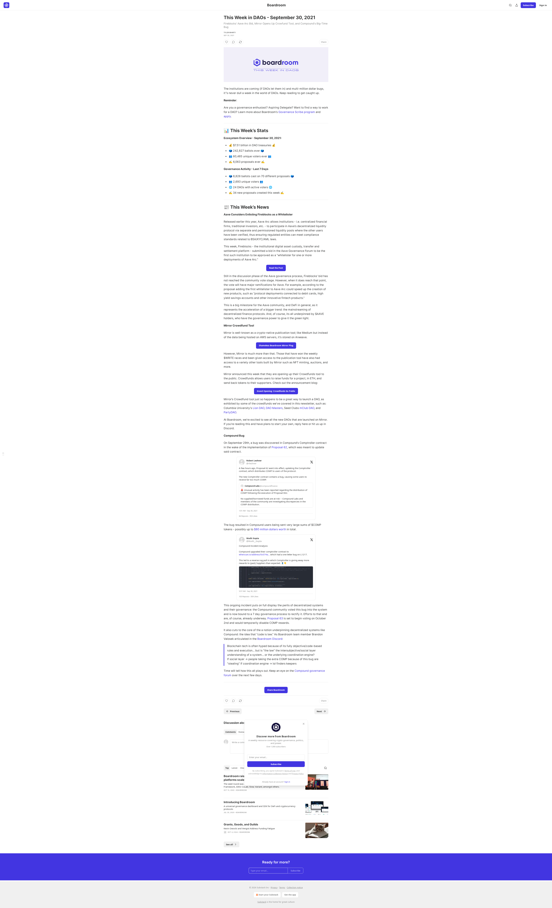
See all (229, 844)
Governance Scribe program (296, 112)
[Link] (219, 130)
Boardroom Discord (269, 638)
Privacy (274, 887)
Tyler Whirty (230, 33)
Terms (282, 887)
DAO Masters (274, 408)
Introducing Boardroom (239, 802)
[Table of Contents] (3, 454)
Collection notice (295, 887)
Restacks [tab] (242, 732)
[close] (303, 724)
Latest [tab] (234, 768)
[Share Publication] (517, 5)
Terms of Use (289, 770)
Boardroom (241, 790)
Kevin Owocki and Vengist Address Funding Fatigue (249, 828)
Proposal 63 (275, 618)
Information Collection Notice (275, 773)
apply (227, 116)
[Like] (226, 42)
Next (319, 711)
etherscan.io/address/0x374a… (254, 554)
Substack (261, 902)
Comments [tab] (230, 732)
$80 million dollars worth (270, 529)
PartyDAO (230, 412)
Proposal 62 (279, 447)
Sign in (543, 5)
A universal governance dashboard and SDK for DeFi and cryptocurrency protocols (259, 807)
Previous (234, 711)
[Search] (510, 5)
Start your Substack (268, 894)
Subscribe (528, 5)
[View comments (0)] (233, 42)
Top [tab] (227, 768)
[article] (276, 809)
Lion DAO (258, 408)
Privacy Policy (297, 773)
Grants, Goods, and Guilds (241, 824)
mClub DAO (307, 408)
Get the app (290, 894)
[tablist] (236, 732)
